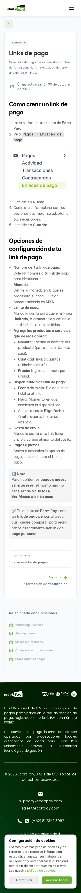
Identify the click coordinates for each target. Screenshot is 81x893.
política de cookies (41, 870)
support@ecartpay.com (40, 801)
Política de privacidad (40, 834)
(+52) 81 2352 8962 (48, 820)
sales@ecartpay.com (40, 808)
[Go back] (8, 24)
